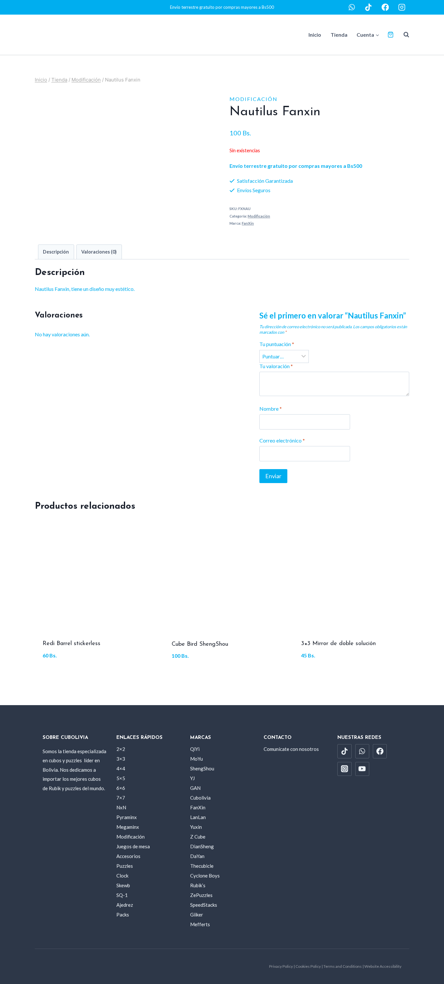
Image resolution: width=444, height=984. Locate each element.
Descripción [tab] (56, 252)
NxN (121, 807)
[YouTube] (362, 769)
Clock (122, 875)
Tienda (339, 34)
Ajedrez (124, 905)
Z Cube (197, 837)
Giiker (196, 914)
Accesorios (128, 856)
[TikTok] (368, 7)
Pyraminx (126, 817)
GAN (195, 788)
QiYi (195, 749)
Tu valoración (276, 366)
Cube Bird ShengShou (200, 644)
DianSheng (202, 846)
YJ (192, 778)
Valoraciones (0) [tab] (99, 252)
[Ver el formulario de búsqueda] (403, 35)
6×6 (120, 788)
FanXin (248, 223)
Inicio (314, 34)
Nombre (270, 408)
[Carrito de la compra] (390, 34)
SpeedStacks (203, 905)
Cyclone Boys (205, 875)
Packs (122, 914)
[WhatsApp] (352, 7)
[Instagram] (402, 7)
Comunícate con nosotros (291, 749)
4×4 (120, 768)
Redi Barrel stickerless (71, 644)
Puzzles (124, 866)
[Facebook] (385, 7)
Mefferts (200, 924)
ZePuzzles (201, 895)
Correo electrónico (282, 440)
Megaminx (127, 827)
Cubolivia (200, 798)
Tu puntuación (276, 344)
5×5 (120, 778)
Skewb (123, 885)
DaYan (197, 856)
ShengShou (202, 768)
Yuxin (196, 827)
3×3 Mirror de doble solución (338, 644)
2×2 (120, 749)
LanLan (198, 817)
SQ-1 (122, 895)
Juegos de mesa (133, 846)
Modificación (253, 99)
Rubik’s (197, 885)
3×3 (120, 759)
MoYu (196, 759)
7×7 (120, 798)
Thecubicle (202, 866)
